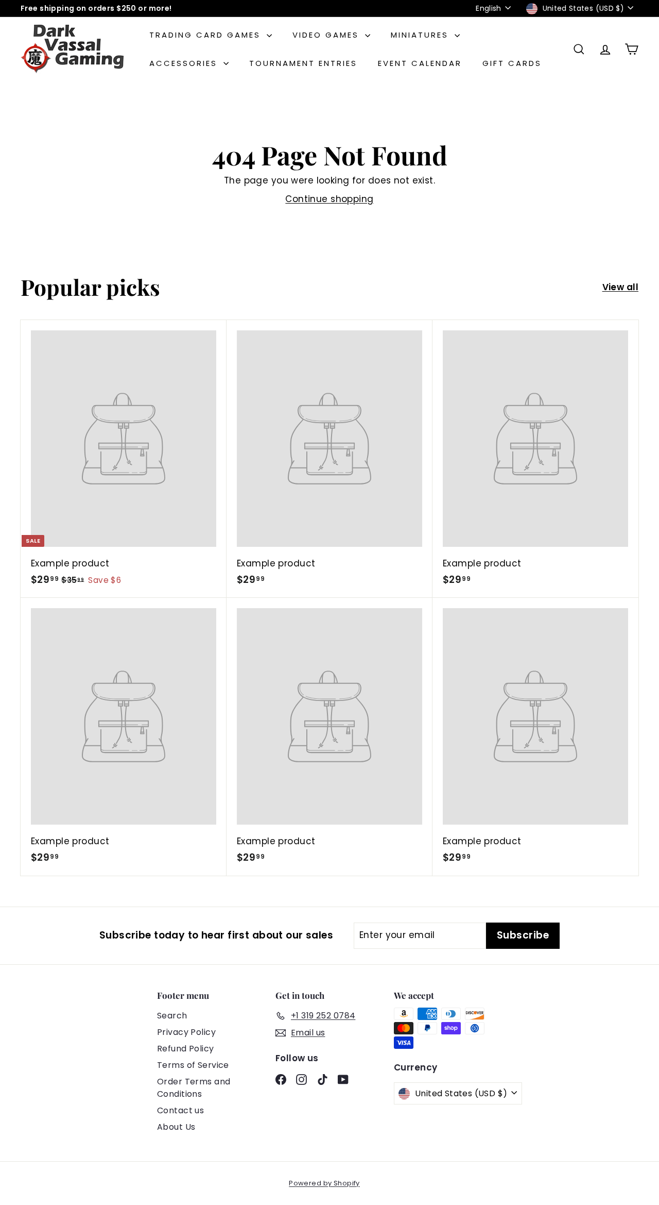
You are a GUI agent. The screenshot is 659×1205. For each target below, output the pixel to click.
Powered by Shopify (324, 1183)
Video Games (327, 34)
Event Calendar (420, 63)
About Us (176, 1127)
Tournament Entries (303, 63)
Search (172, 1016)
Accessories (185, 63)
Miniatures (421, 34)
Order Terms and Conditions (193, 1088)
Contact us (180, 1110)
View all (620, 287)
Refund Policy (185, 1049)
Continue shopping (329, 199)
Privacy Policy (186, 1032)
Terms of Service (193, 1065)
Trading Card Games (206, 34)
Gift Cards (512, 63)
